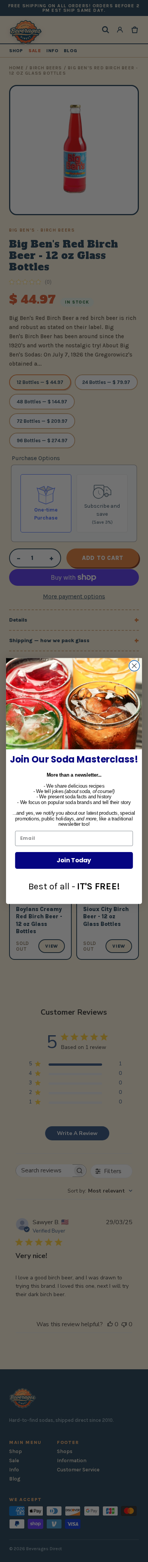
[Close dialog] (134, 665)
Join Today (74, 860)
